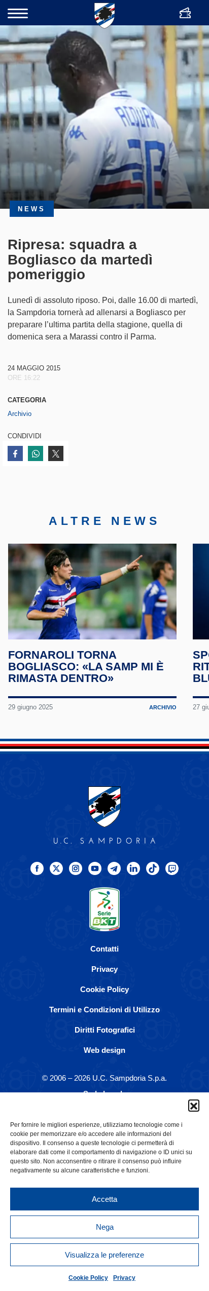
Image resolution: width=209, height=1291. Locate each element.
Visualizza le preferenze (104, 1254)
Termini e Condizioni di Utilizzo (104, 1009)
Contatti (104, 948)
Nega (105, 1227)
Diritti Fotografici (105, 1030)
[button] (194, 1105)
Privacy (124, 1277)
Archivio (19, 413)
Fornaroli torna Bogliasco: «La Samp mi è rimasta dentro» (86, 666)
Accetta (104, 1199)
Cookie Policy (88, 1277)
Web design (104, 1050)
